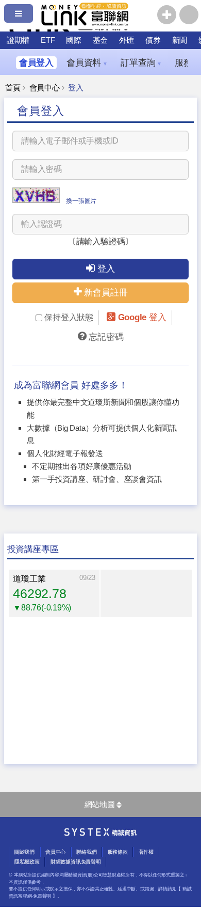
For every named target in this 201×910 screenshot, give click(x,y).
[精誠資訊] (100, 833)
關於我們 (24, 852)
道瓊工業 (29, 578)
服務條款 (118, 852)
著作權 (146, 852)
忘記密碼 (106, 337)
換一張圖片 (81, 201)
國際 (73, 40)
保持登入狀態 (68, 317)
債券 (153, 40)
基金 (100, 40)
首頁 (13, 88)
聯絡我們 (86, 852)
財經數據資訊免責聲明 (76, 862)
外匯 (127, 40)
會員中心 (44, 88)
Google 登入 (142, 317)
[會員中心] (188, 14)
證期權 (18, 40)
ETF (48, 40)
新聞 (180, 40)
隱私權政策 (27, 862)
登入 (106, 269)
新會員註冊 (105, 292)
